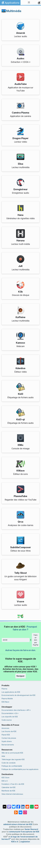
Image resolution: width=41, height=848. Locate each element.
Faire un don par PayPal (35, 640)
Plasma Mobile (7, 699)
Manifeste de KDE (8, 791)
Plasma (4, 689)
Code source (7, 720)
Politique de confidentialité (12, 766)
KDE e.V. (5, 781)
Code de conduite (8, 763)
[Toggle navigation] (29, 2)
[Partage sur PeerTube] (16, 811)
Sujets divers (7, 741)
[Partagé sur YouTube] (36, 805)
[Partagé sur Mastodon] (9, 805)
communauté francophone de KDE (23, 832)
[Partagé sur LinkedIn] (23, 805)
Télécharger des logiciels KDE (13, 759)
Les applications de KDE (11, 692)
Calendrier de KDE (8, 787)
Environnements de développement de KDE (18, 695)
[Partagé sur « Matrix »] (4, 805)
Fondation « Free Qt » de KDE (13, 784)
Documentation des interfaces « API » (16, 710)
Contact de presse (9, 738)
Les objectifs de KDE (10, 717)
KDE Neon (5, 702)
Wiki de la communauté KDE (12, 753)
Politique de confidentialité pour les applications (20, 769)
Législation (25, 842)
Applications (10, 3)
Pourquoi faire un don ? (25, 628)
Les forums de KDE (9, 731)
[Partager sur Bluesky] (13, 805)
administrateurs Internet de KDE (17, 824)
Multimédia (13, 11)
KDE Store (5, 778)
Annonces (5, 728)
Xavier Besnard (31, 829)
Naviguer (21, 676)
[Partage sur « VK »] (20, 811)
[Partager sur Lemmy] (32, 805)
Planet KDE (6, 735)
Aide (3, 756)
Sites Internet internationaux (12, 794)
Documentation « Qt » (10, 713)
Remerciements (8, 745)
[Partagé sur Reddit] (27, 805)
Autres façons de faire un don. (20, 650)
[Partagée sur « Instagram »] (25, 811)
